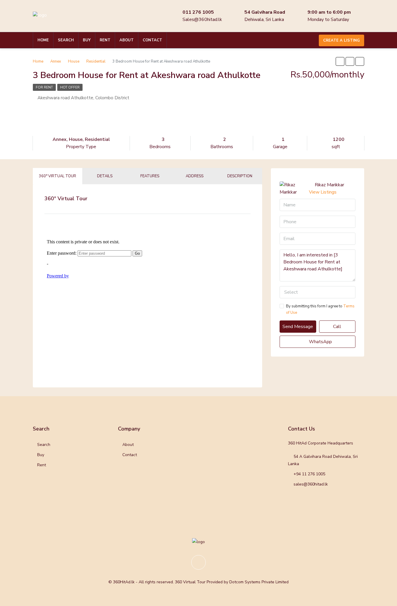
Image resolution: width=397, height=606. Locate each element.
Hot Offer (70, 87)
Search (66, 40)
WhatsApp (320, 342)
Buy (87, 40)
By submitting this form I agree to (320, 309)
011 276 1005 (198, 12)
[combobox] (317, 292)
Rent (105, 40)
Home (43, 40)
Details (104, 176)
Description (239, 176)
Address (194, 176)
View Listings (323, 192)
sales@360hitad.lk (311, 484)
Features (149, 176)
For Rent (44, 87)
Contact (152, 40)
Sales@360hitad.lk (202, 19)
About (126, 40)
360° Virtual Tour (57, 176)
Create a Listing (341, 40)
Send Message (297, 326)
